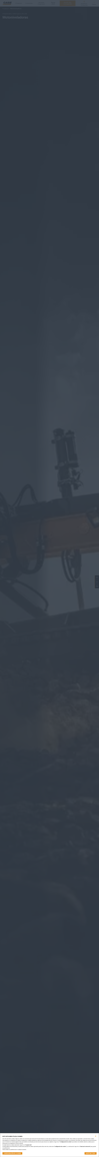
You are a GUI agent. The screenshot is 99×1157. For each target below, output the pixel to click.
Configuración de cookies (12, 1153)
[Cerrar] (96, 1136)
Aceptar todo (90, 1153)
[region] (49, 1145)
